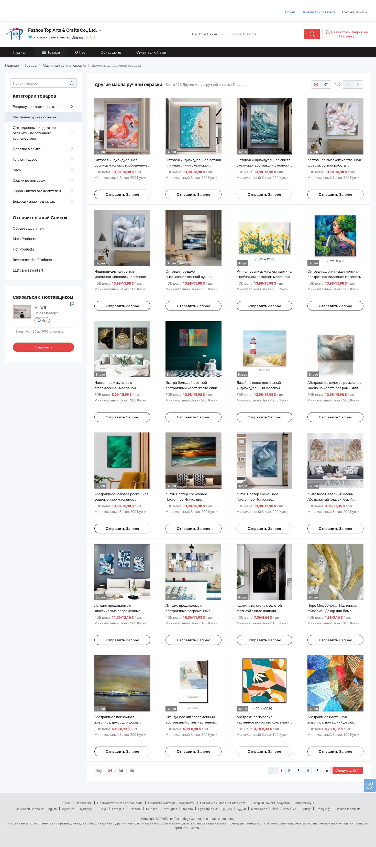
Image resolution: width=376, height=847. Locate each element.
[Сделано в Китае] (38, 10)
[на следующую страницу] (358, 84)
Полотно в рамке (27, 148)
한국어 (227, 809)
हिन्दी (275, 809)
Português (170, 809)
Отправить (43, 347)
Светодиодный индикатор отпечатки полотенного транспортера (34, 133)
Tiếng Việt (323, 809)
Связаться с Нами (151, 52)
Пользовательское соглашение (120, 803)
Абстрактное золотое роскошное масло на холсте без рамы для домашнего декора (334, 388)
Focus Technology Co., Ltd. (183, 819)
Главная (20, 52)
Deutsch (151, 809)
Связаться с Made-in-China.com (222, 803)
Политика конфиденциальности (171, 803)
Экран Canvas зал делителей (37, 190)
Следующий (345, 770)
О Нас (80, 52)
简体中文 (68, 809)
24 (110, 771)
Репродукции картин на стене (37, 106)
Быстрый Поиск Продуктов (270, 803)
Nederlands (259, 809)
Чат (44, 320)
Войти (290, 11)
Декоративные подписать (34, 201)
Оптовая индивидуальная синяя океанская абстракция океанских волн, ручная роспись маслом (264, 165)
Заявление (84, 803)
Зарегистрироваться (319, 11)
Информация (304, 803)
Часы (17, 169)
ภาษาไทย (289, 809)
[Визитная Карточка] (72, 303)
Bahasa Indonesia (348, 809)
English (52, 809)
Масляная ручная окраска (34, 117)
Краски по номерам (29, 180)
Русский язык (207, 809)
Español (135, 809)
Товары (53, 52)
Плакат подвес (25, 159)
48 (132, 770)
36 (121, 770)
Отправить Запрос (122, 194)
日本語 (102, 809)
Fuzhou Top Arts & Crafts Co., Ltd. (62, 30)
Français (118, 809)
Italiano (187, 809)
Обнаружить (111, 52)
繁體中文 (86, 809)
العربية (241, 809)
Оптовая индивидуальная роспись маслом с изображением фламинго (122, 165)
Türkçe (306, 809)
